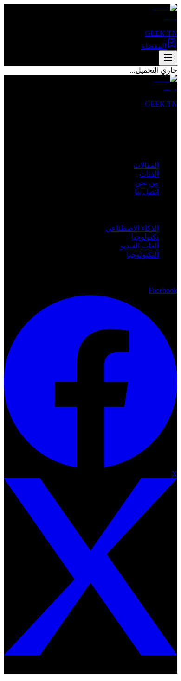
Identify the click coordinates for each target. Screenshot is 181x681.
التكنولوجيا (143, 255)
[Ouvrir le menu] (168, 58)
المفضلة (153, 46)
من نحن (147, 183)
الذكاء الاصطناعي (132, 228)
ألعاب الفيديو (139, 246)
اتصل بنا (147, 191)
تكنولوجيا (145, 237)
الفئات (149, 174)
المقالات (146, 165)
